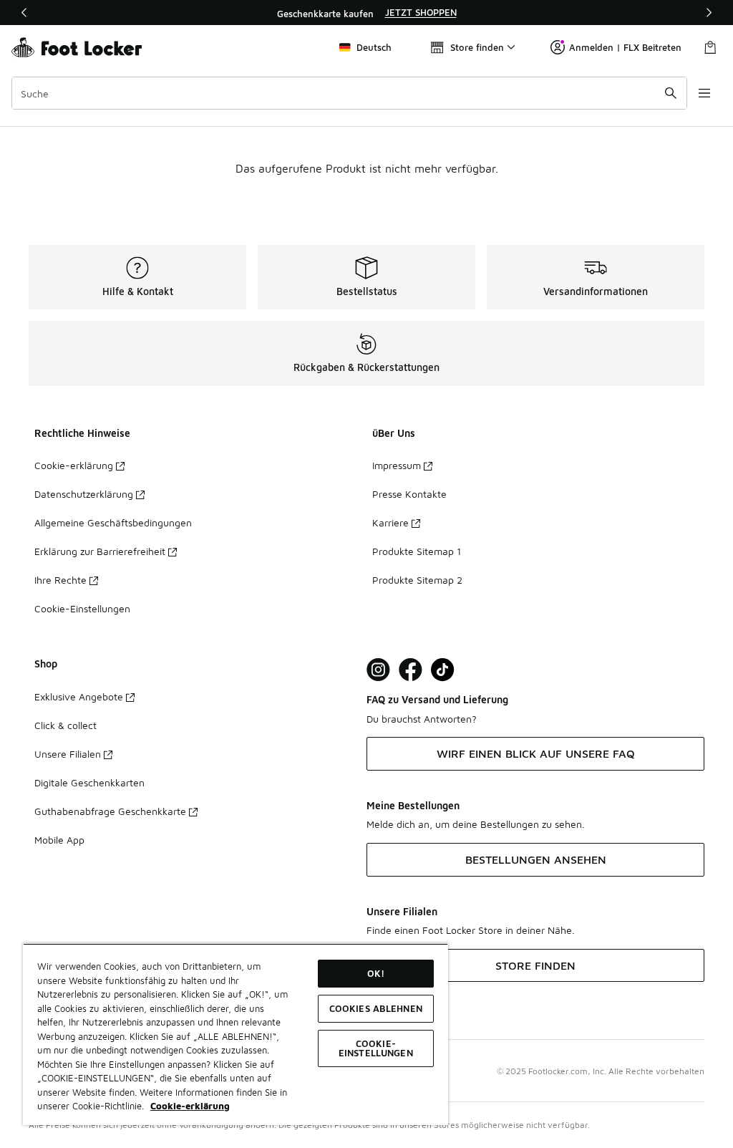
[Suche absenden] (670, 93)
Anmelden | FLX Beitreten (625, 47)
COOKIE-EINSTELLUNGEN (376, 1048)
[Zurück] (24, 12)
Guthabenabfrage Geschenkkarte (110, 811)
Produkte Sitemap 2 (417, 580)
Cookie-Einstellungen (82, 608)
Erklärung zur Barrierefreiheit (99, 551)
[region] (366, 12)
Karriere (390, 522)
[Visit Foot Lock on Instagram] (378, 670)
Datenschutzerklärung (83, 494)
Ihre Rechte (60, 580)
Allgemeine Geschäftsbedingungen (113, 522)
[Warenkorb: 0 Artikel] (710, 47)
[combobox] (349, 93)
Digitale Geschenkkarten (89, 782)
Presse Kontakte (409, 494)
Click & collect (65, 725)
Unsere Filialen (67, 754)
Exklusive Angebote (78, 696)
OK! (375, 973)
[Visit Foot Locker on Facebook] (410, 670)
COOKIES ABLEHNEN (375, 1008)
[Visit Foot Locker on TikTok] (443, 670)
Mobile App (59, 840)
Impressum (396, 465)
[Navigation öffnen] (704, 93)
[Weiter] (709, 12)
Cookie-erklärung (73, 465)
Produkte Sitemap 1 (416, 551)
